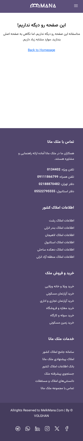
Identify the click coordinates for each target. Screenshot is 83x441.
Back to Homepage (41, 50)
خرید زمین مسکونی (61, 322)
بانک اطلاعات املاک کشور (58, 366)
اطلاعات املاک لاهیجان (59, 235)
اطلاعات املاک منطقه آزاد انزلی (55, 257)
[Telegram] (18, 429)
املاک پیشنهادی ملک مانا (58, 359)
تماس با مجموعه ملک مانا (57, 388)
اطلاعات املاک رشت (61, 220)
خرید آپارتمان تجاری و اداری (57, 301)
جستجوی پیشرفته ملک (59, 373)
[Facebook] (67, 429)
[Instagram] (47, 429)
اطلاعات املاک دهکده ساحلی (55, 249)
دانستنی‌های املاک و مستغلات (54, 381)
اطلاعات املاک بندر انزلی (59, 228)
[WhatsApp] (28, 429)
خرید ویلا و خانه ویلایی (59, 286)
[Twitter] (57, 429)
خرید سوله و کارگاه (62, 315)
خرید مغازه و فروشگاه (60, 308)
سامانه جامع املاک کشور (58, 352)
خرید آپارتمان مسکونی (60, 293)
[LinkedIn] (37, 429)
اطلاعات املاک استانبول (59, 242)
